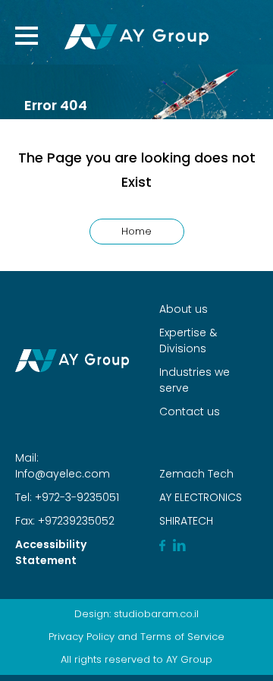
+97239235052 (75, 520)
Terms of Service (182, 636)
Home (136, 231)
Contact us (189, 411)
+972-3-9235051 (75, 497)
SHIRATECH (186, 520)
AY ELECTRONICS (200, 497)
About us (183, 309)
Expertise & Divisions (188, 340)
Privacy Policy (82, 636)
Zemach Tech (196, 473)
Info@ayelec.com (62, 473)
